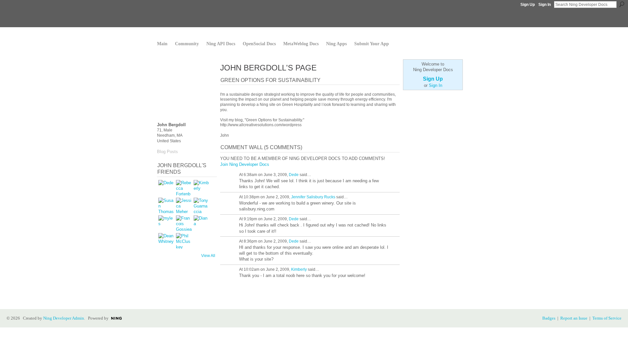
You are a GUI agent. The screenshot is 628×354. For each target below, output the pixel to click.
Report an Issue (573, 318)
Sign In (544, 4)
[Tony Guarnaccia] (201, 205)
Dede (294, 174)
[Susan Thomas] (166, 205)
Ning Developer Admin (63, 318)
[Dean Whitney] (166, 241)
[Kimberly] (201, 188)
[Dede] (166, 188)
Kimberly (299, 269)
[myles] (166, 223)
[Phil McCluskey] (184, 241)
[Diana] (201, 223)
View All (208, 255)
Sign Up (527, 4)
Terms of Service (606, 318)
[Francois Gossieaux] (184, 223)
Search (621, 4)
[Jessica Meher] (184, 205)
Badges (548, 318)
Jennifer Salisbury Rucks (313, 197)
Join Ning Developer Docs (244, 164)
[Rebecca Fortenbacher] (184, 188)
